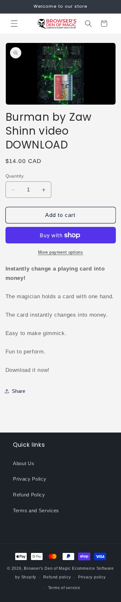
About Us (23, 463)
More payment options (60, 252)
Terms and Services (36, 510)
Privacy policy (92, 577)
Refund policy (57, 577)
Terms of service (64, 588)
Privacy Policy (29, 479)
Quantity (14, 176)
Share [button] (18, 391)
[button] (14, 23)
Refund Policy (29, 494)
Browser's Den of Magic (47, 568)
